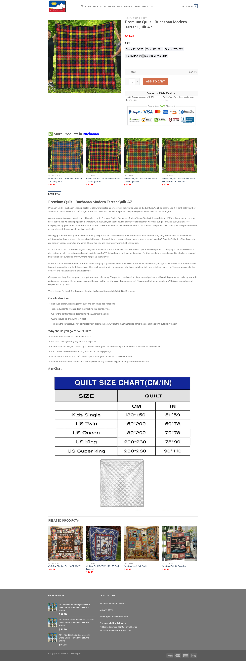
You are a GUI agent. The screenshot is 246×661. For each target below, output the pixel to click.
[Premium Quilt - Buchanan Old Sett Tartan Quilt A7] (141, 155)
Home (88, 6)
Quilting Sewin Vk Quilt (135, 566)
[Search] (82, 6)
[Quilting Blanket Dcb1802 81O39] (65, 543)
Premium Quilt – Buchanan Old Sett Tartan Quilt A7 (141, 180)
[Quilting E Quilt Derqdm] (179, 543)
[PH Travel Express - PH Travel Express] (62, 6)
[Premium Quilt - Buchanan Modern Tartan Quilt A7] (103, 155)
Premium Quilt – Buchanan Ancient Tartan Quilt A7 (65, 180)
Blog (103, 6)
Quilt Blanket (140, 18)
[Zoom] (52, 89)
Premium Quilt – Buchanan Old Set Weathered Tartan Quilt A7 (178, 180)
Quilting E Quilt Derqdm (174, 566)
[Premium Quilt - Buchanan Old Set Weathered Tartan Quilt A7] (179, 155)
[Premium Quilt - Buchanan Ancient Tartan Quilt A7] (65, 155)
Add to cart (155, 81)
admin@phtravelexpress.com (114, 616)
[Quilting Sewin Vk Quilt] (141, 543)
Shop (95, 6)
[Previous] (48, 555)
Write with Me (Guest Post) (138, 6)
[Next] (197, 555)
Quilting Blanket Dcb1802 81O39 (65, 566)
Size (128, 42)
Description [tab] (54, 194)
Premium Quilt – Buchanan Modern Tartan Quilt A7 (103, 180)
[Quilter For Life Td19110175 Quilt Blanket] (103, 543)
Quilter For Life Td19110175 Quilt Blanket (103, 567)
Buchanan (91, 134)
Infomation (114, 6)
